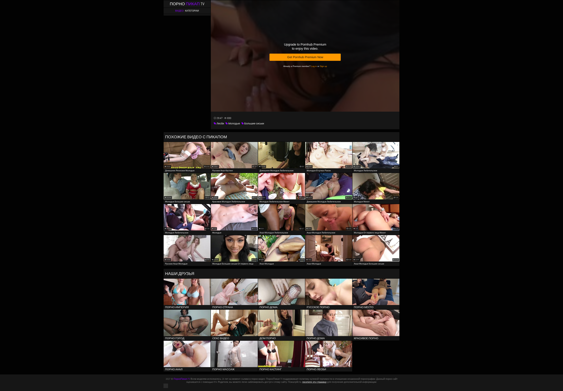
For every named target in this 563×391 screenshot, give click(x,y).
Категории (192, 10)
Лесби (220, 123)
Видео (179, 10)
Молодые (234, 123)
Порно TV (187, 3)
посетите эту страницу (314, 382)
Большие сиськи (254, 123)
